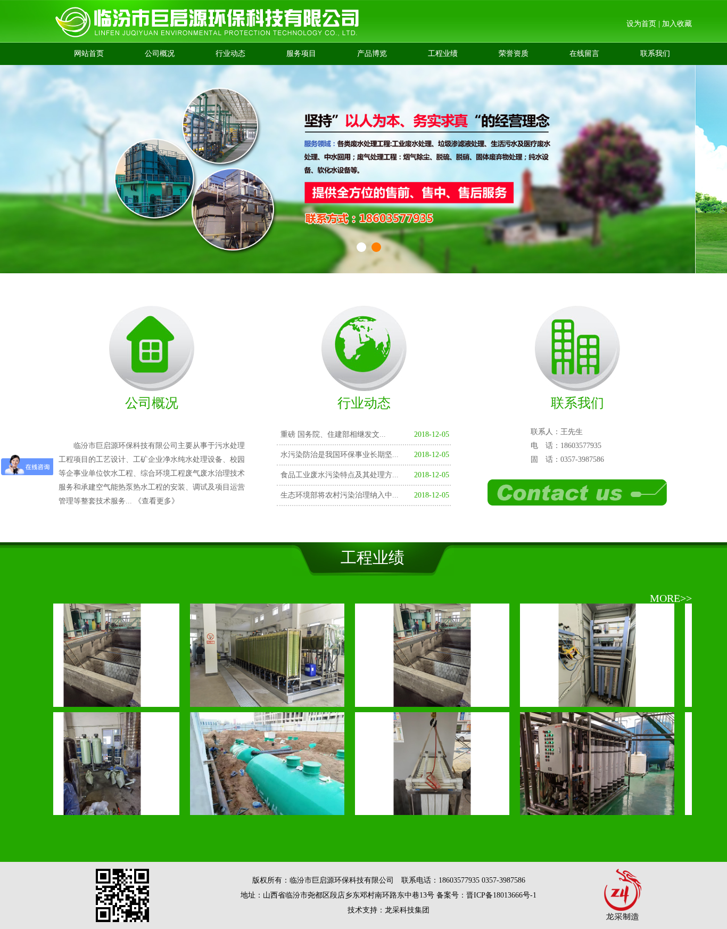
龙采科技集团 (407, 910)
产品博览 (372, 54)
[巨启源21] (577, 699)
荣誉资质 (513, 54)
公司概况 (160, 54)
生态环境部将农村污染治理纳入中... (339, 495)
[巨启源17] (577, 807)
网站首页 (89, 54)
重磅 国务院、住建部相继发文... (333, 434)
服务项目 (301, 54)
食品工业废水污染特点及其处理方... (339, 475)
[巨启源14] (412, 807)
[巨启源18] (412, 699)
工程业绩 (443, 54)
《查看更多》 (156, 501)
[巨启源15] (247, 807)
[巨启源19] (247, 699)
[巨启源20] (82, 699)
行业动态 (230, 54)
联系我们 (655, 54)
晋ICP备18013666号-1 (501, 895)
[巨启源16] (82, 807)
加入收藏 (677, 24)
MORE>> (671, 598)
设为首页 (641, 24)
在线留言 (584, 54)
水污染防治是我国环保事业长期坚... (339, 455)
